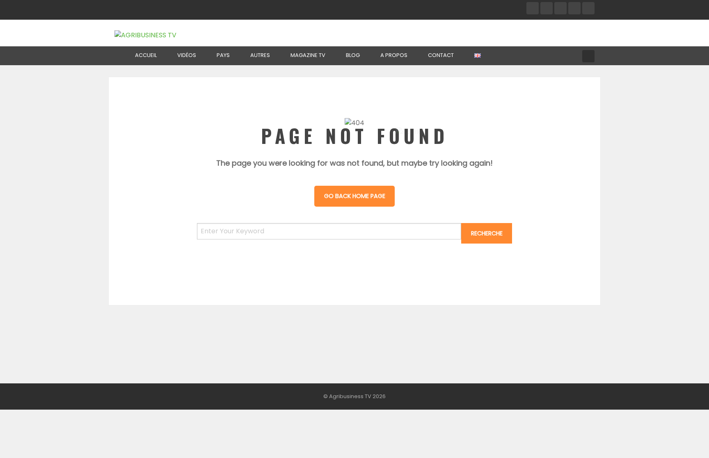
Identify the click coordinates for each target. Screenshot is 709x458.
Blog (353, 55)
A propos (393, 55)
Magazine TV (307, 55)
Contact (441, 55)
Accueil (146, 55)
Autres (260, 55)
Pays (223, 55)
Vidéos (186, 55)
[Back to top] (682, 439)
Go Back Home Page (354, 196)
